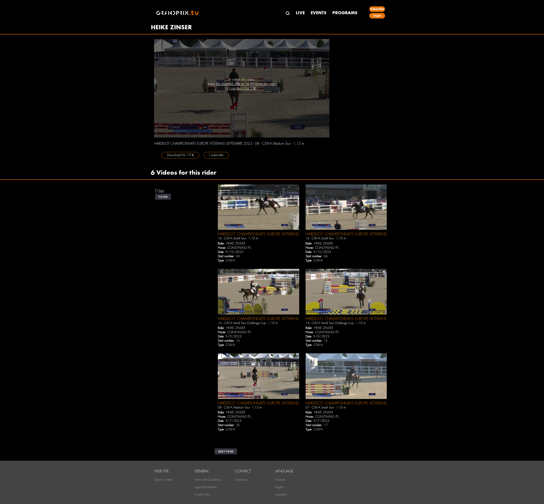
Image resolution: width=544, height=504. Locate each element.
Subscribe (377, 9)
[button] (163, 197)
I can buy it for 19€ (242, 88)
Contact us (241, 480)
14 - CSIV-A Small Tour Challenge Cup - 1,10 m (248, 323)
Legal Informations (205, 487)
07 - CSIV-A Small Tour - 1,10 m (326, 407)
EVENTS (318, 12)
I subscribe (216, 155)
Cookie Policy (202, 494)
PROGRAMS (344, 12)
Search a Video (163, 480)
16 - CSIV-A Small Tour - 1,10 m (238, 238)
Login (377, 15)
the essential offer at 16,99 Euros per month (246, 84)
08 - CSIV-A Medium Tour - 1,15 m (240, 407)
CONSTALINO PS (239, 248)
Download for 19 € (180, 155)
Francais (280, 480)
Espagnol (280, 494)
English (279, 487)
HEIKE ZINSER (235, 243)
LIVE (300, 12)
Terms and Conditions (207, 480)
